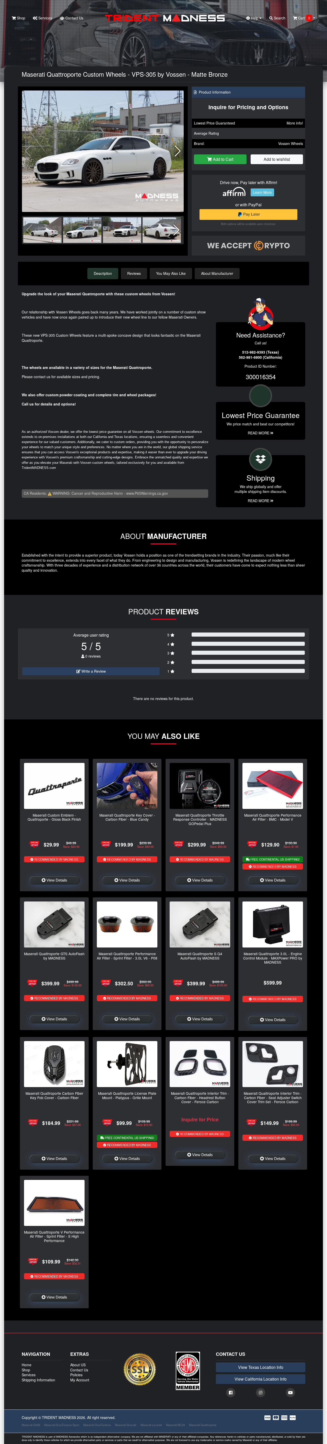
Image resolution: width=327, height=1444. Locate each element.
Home (26, 1364)
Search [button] (279, 17)
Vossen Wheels (290, 143)
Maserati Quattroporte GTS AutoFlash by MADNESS (54, 955)
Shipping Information (38, 1379)
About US (78, 1364)
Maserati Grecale (125, 1425)
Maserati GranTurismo (97, 1425)
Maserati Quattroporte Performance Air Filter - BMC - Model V (272, 817)
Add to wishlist (277, 159)
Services (44, 17)
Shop (20, 17)
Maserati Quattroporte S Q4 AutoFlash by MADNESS (200, 955)
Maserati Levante (151, 1425)
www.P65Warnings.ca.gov (147, 493)
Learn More (262, 192)
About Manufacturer (217, 273)
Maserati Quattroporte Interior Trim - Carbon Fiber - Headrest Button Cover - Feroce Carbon (200, 1097)
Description (103, 273)
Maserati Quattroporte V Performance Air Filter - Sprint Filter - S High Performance (54, 1236)
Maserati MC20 (175, 1425)
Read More (259, 432)
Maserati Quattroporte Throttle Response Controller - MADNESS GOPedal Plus (200, 819)
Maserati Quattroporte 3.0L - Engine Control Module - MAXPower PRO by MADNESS (272, 958)
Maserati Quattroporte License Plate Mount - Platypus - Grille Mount (127, 1095)
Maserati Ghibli (31, 1425)
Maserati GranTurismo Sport (61, 1425)
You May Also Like (171, 273)
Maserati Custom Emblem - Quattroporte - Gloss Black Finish (54, 817)
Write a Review (93, 671)
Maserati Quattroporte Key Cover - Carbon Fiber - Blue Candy (127, 817)
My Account (79, 1379)
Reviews (134, 273)
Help (254, 17)
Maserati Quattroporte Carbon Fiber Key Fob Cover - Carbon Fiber (54, 1095)
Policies (76, 1374)
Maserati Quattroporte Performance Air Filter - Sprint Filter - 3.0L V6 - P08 (127, 955)
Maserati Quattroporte (202, 1425)
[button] (177, 151)
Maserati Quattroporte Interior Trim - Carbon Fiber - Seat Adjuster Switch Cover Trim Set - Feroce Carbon (273, 1097)
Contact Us (73, 17)
